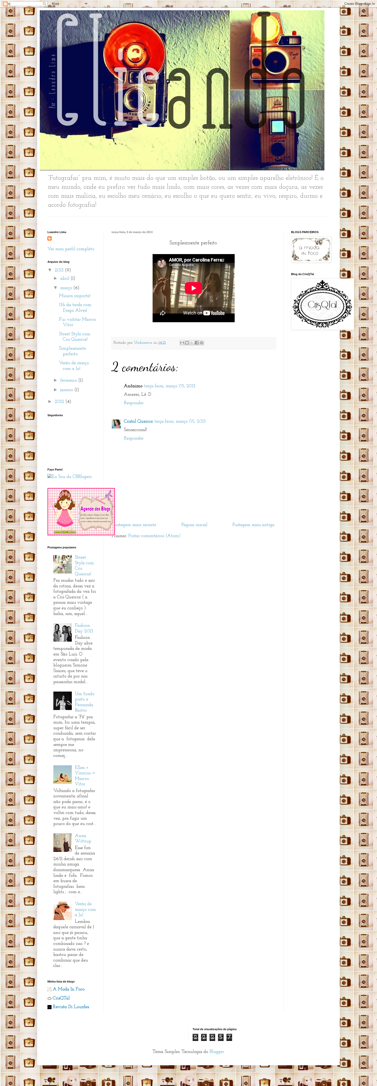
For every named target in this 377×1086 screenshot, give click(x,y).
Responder (134, 403)
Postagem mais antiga (253, 525)
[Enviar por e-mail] (182, 342)
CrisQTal (61, 998)
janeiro (67, 390)
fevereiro (69, 380)
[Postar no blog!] (187, 342)
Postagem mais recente (134, 525)
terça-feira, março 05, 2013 (169, 386)
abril (65, 278)
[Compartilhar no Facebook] (196, 342)
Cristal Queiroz (138, 421)
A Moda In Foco (69, 989)
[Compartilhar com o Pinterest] (201, 342)
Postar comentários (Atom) (154, 536)
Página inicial (194, 525)
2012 (60, 402)
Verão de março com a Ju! (85, 909)
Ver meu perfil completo (70, 249)
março (66, 288)
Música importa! (74, 296)
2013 (60, 270)
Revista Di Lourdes (71, 1007)
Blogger (217, 1052)
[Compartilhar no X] (191, 342)
